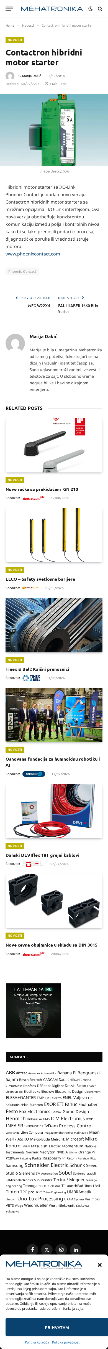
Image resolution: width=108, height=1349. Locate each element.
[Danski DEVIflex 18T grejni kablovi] (54, 811)
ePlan (24, 1105)
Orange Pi (86, 1152)
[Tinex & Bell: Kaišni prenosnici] (54, 625)
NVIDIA (62, 1152)
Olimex (73, 1152)
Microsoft (75, 1139)
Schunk (77, 1165)
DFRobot (44, 1085)
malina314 (81, 1132)
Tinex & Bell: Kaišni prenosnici (37, 669)
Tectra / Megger (69, 1179)
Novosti (15, 39)
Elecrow (47, 1091)
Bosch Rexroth (30, 1079)
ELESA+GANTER (21, 1097)
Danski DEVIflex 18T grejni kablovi (42, 855)
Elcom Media (14, 1092)
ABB (10, 1072)
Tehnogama (33, 1185)
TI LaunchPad (72, 1185)
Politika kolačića (37, 1342)
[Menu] (9, 9)
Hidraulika (34, 1119)
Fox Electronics (34, 1111)
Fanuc (71, 1104)
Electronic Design (69, 1091)
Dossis (70, 1085)
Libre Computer (31, 1132)
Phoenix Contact (22, 271)
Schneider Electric (46, 1164)
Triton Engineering (54, 1192)
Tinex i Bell (92, 1186)
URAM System (74, 1199)
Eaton (81, 1085)
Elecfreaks (32, 1091)
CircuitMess (14, 1086)
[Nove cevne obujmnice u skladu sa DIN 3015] (54, 901)
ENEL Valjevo (75, 1097)
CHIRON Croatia (79, 1080)
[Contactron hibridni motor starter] (54, 130)
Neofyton (47, 1152)
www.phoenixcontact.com (33, 254)
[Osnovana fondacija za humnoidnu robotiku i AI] (54, 715)
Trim (38, 1192)
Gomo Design (76, 1111)
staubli (91, 1173)
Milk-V (26, 1146)
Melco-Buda (40, 1139)
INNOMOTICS (33, 1126)
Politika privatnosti (66, 1342)
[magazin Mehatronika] (52, 9)
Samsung (15, 1165)
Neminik (32, 1152)
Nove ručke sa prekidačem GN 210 (42, 489)
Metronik (58, 1139)
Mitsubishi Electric (46, 1146)
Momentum (72, 1145)
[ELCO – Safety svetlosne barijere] (54, 535)
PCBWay (12, 1158)
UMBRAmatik (79, 1191)
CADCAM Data (54, 1079)
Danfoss (29, 1085)
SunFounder (43, 1180)
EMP (40, 1097)
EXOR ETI (54, 1104)
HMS (46, 1119)
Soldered (79, 1173)
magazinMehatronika (59, 1132)
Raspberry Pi (54, 1158)
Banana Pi (66, 1072)
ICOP (89, 1119)
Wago (19, 1206)
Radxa (37, 1158)
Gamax (56, 1112)
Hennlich (16, 1118)
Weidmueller (36, 1205)
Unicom (11, 1199)
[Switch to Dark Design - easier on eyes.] (90, 8)
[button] (99, 1265)
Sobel (65, 1172)
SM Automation (47, 1173)
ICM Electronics (68, 1118)
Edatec (91, 1086)
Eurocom (36, 1105)
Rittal (93, 1158)
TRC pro (27, 1191)
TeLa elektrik (52, 1186)
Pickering (25, 1158)
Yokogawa (12, 1211)
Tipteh (12, 1192)
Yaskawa (82, 1205)
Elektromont (92, 1092)
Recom (72, 1158)
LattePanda (12, 1132)
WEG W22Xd (39, 305)
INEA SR (14, 1125)
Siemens (27, 1173)
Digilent (58, 1085)
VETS (10, 1205)
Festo (12, 1111)
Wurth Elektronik (61, 1205)
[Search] (99, 9)
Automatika (48, 1073)
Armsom (34, 1073)
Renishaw (83, 1158)
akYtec (21, 1072)
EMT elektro (53, 1098)
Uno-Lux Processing (40, 1198)
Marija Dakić (31, 75)
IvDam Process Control (68, 1126)
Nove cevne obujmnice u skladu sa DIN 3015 (51, 945)
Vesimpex (92, 1199)
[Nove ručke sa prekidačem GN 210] (54, 445)
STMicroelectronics (19, 1180)
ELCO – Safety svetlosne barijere (40, 579)
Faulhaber (88, 1104)
